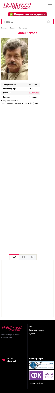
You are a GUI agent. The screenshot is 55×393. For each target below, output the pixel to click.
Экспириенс (34, 93)
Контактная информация (36, 330)
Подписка (32, 334)
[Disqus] (27, 141)
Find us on (12, 360)
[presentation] (14, 257)
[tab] (14, 257)
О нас (30, 327)
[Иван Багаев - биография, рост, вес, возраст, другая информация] (14, 80)
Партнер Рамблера (36, 383)
